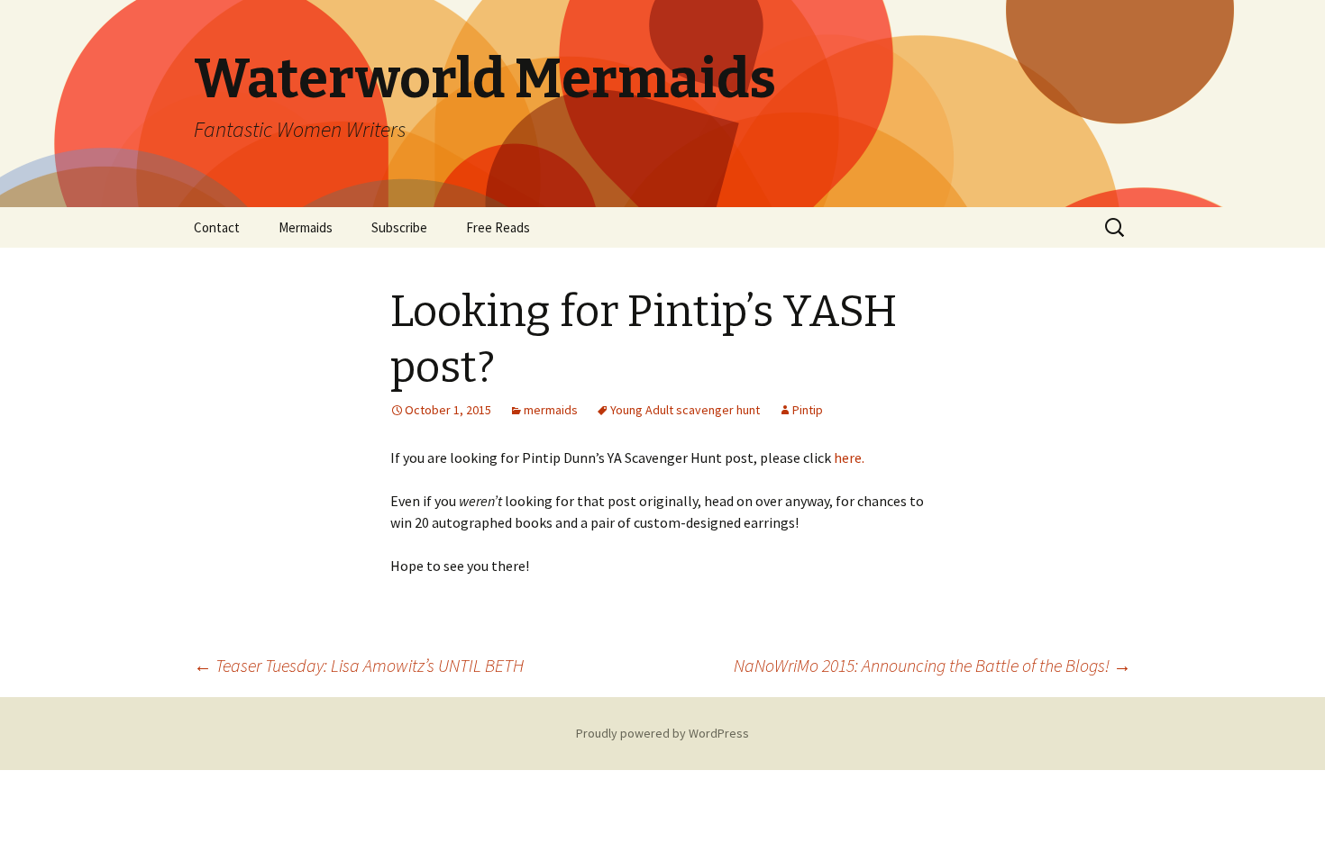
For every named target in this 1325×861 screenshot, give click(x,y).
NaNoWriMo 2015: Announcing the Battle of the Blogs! (932, 665)
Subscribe (399, 227)
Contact (217, 227)
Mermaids (306, 227)
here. (849, 458)
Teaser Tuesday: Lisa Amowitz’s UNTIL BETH (359, 665)
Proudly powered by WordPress (662, 733)
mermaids (551, 410)
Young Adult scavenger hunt (685, 410)
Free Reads (498, 227)
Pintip (807, 410)
